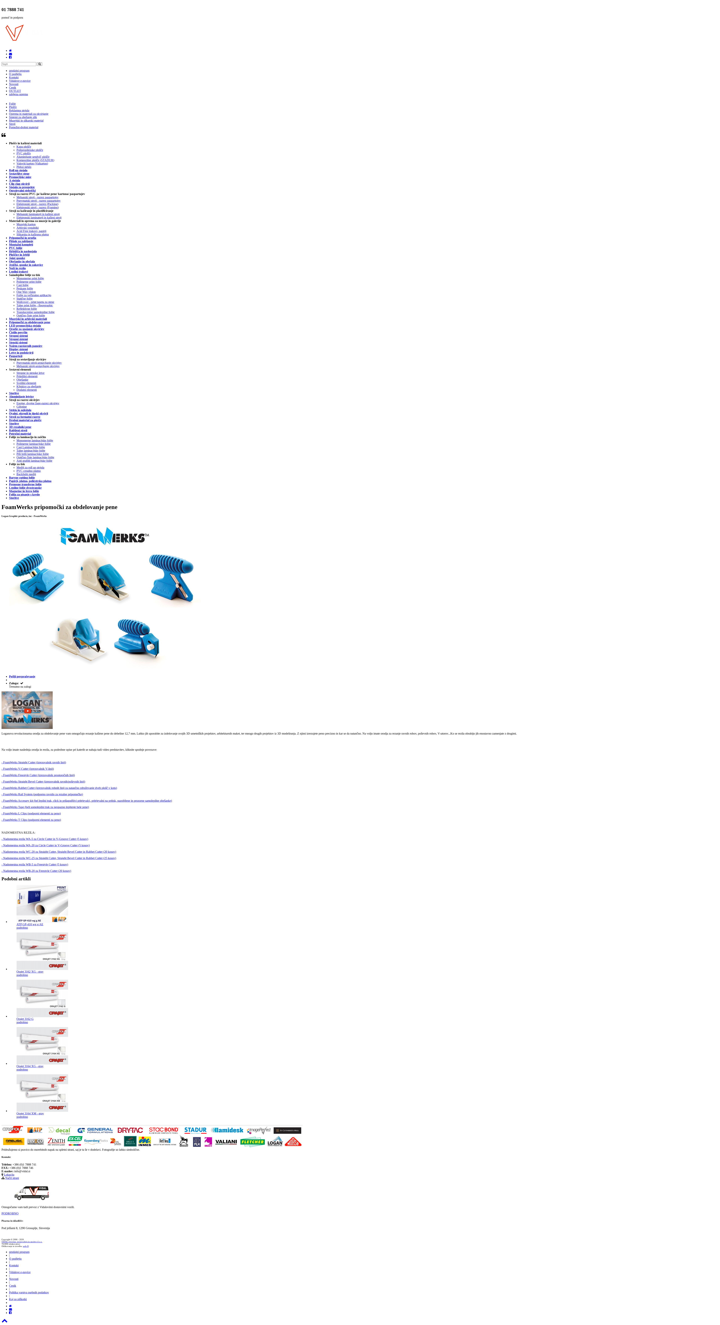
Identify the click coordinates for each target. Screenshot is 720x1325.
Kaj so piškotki (18, 1299)
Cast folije (22, 285)
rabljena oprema (18, 94)
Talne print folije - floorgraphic (34, 305)
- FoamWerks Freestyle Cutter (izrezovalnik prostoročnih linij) (38, 775)
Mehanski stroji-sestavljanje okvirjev (38, 366)
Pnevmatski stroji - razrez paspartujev (38, 200)
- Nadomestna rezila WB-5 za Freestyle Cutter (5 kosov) (35, 864)
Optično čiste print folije (30, 315)
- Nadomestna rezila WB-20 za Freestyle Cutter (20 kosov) (36, 870)
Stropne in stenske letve (30, 372)
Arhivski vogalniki (27, 227)
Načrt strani (12, 1178)
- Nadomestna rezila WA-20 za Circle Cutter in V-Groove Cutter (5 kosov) (46, 845)
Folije (12, 103)
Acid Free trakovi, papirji (31, 231)
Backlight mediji (26, 474)
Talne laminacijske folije (30, 450)
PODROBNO (10, 1213)
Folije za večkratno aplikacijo (33, 295)
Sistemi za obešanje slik (23, 117)
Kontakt (14, 77)
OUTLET (15, 90)
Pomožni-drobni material (23, 127)
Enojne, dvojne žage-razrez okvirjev (37, 403)
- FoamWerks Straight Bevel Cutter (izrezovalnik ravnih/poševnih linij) (43, 781)
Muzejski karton (26, 224)
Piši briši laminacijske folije (32, 454)
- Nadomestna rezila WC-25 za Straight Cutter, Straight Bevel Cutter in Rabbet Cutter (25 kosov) (59, 858)
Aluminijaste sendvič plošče (33, 156)
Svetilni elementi (26, 383)
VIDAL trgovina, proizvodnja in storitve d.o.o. (22, 1242)
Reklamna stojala (19, 110)
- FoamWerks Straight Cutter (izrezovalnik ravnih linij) (34, 762)
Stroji (12, 124)
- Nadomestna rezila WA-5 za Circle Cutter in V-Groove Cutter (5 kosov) (45, 839)
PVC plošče (23, 153)
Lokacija (9, 1174)
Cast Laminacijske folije (30, 447)
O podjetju (15, 74)
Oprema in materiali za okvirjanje (28, 113)
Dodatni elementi (26, 389)
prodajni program (19, 70)
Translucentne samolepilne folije (35, 312)
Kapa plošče (23, 146)
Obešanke (22, 379)
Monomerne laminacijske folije (34, 440)
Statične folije (24, 298)
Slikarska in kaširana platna (32, 234)
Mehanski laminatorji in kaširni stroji (38, 214)
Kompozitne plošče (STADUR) (35, 160)
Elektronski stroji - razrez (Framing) (37, 207)
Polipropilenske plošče (29, 150)
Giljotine (21, 406)
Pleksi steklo (23, 166)
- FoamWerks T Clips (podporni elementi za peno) (31, 819)
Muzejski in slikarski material (26, 120)
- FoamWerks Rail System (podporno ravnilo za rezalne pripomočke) (42, 794)
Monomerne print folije (30, 278)
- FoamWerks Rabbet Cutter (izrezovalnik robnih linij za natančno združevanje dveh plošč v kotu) (59, 788)
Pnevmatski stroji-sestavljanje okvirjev (39, 362)
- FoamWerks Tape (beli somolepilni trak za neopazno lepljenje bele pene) (45, 807)
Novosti (13, 84)
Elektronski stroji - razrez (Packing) (37, 204)
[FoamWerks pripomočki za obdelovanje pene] (27, 727)
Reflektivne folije (26, 308)
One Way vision (26, 291)
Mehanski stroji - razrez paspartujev (37, 197)
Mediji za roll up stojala (30, 467)
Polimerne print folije (28, 281)
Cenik (12, 87)
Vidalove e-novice (20, 80)
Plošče (13, 107)
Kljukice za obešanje (28, 386)
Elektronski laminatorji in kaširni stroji (39, 217)
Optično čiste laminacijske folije (35, 457)
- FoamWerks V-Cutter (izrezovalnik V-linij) (28, 768)
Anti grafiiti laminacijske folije (34, 460)
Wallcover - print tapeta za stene (35, 302)
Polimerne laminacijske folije (33, 443)
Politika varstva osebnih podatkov (29, 1292)
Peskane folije (24, 288)
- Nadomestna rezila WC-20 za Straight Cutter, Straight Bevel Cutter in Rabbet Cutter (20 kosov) (59, 851)
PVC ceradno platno (28, 470)
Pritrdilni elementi (27, 376)
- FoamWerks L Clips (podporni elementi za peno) (31, 813)
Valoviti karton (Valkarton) (32, 163)
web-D (26, 1246)
